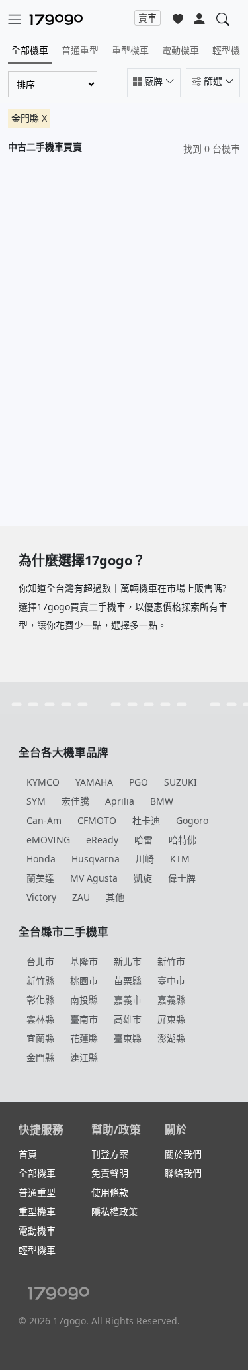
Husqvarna (95, 858)
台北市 (40, 961)
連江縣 (84, 1057)
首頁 (28, 1154)
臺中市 (171, 980)
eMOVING (48, 839)
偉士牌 (182, 878)
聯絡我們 (183, 1173)
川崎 (145, 858)
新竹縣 (40, 980)
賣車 (147, 17)
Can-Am (44, 820)
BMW (161, 801)
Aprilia (119, 801)
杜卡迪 (146, 820)
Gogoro (192, 820)
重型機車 (130, 50)
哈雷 (143, 839)
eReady (102, 839)
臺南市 (84, 1019)
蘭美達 (40, 878)
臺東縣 (128, 1038)
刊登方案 (109, 1154)
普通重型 (80, 50)
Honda (41, 858)
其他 (115, 897)
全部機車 (29, 50)
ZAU (81, 897)
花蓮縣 (84, 1038)
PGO (138, 782)
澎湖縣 (171, 1038)
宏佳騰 (75, 801)
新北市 (128, 961)
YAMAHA (94, 782)
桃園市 (84, 980)
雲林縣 (40, 1019)
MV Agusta (94, 878)
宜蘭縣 (40, 1038)
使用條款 (109, 1192)
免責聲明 (109, 1173)
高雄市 (128, 1019)
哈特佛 (182, 839)
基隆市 (84, 961)
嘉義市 (128, 999)
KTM (180, 858)
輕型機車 (37, 1250)
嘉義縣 (171, 999)
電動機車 (180, 50)
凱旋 (143, 878)
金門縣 (40, 1057)
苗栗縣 (128, 980)
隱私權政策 (114, 1211)
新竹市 (171, 961)
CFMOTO (96, 820)
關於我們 (183, 1154)
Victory (41, 897)
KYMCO (43, 782)
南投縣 (84, 999)
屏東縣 (171, 1019)
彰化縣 (40, 999)
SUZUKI (180, 782)
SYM (36, 801)
